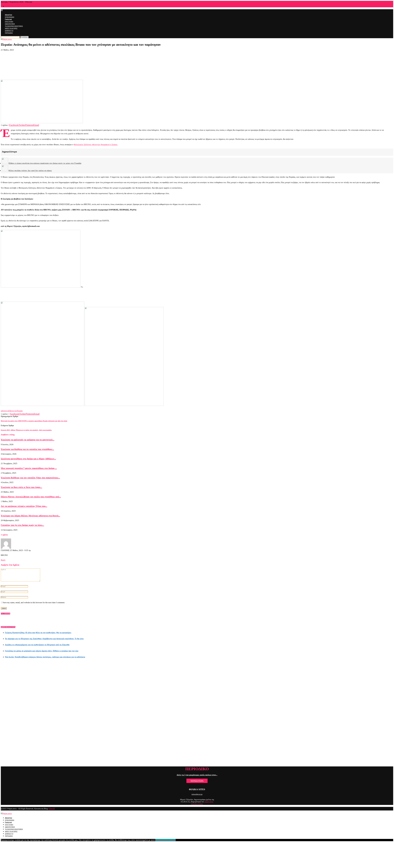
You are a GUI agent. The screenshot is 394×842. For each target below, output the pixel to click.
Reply (3, 560)
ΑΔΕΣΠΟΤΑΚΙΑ (10, 24)
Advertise (8, 15)
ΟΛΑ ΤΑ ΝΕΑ (9, 21)
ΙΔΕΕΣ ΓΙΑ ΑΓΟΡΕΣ (11, 28)
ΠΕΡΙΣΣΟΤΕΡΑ (197, 781)
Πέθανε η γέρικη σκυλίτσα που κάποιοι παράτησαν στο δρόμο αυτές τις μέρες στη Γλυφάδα (45, 163)
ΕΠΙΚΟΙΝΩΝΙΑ (9, 17)
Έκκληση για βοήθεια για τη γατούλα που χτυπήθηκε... (27, 449)
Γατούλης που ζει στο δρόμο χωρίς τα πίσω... (22, 525)
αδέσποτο (5, 411)
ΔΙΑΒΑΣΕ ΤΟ (9, 31)
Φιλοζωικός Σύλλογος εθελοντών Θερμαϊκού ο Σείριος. (96, 144)
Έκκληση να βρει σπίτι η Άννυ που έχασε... (21, 487)
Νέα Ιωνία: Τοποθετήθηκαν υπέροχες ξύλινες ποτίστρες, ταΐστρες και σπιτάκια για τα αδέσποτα (45, 657)
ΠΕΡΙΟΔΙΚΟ (9, 33)
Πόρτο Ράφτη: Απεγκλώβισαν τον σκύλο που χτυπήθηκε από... (31, 496)
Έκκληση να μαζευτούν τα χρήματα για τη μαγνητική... (27, 439)
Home (6, 6)
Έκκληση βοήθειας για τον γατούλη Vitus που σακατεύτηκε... (30, 477)
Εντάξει (158, 840)
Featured (8, 19)
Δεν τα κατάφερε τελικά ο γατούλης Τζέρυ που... (24, 506)
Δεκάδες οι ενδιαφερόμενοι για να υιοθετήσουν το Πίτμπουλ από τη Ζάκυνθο (37, 645)
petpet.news (208, 802)
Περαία (20, 411)
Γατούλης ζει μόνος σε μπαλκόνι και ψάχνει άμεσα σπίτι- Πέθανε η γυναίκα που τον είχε (41, 651)
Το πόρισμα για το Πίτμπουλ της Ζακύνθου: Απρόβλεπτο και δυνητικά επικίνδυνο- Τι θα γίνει (44, 639)
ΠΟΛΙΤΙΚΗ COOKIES (197, 804)
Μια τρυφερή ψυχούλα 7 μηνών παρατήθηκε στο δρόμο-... (29, 468)
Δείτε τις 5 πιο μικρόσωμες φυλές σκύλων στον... (197, 775)
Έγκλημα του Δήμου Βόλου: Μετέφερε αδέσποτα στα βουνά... (30, 515)
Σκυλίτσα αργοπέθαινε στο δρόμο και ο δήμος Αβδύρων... (28, 458)
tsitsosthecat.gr (197, 794)
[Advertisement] (197, 65)
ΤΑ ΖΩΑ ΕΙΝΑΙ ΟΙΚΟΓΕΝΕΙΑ (14, 26)
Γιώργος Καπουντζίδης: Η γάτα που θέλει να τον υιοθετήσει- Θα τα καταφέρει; (38, 633)
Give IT (52, 808)
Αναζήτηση (24, 37)
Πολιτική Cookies (168, 840)
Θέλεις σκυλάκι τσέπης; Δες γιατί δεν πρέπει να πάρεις (30, 170)
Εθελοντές (13, 411)
